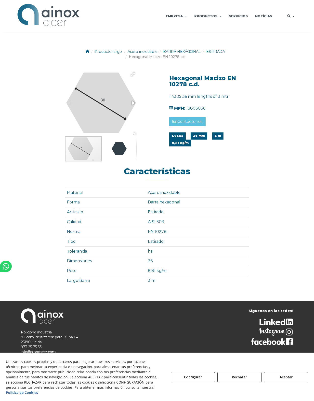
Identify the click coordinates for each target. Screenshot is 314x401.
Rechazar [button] (239, 377)
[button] (48, 15)
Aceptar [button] (286, 377)
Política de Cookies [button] (22, 392)
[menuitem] (176, 16)
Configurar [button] (193, 377)
